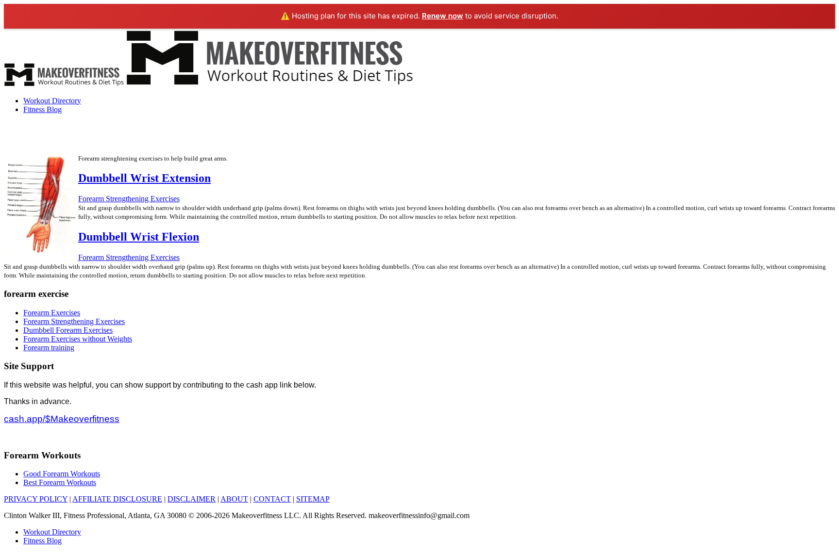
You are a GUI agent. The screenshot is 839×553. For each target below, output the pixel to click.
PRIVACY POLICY (35, 499)
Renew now (442, 15)
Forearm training (48, 347)
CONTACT (272, 499)
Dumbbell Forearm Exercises (68, 330)
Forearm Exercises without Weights (77, 339)
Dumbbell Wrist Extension (144, 178)
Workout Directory (52, 101)
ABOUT (234, 499)
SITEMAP (313, 499)
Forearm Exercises (51, 313)
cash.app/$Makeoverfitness (61, 419)
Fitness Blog (42, 109)
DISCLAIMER (192, 499)
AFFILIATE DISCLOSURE (117, 499)
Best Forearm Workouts (59, 482)
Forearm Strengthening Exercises (129, 199)
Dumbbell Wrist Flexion (138, 236)
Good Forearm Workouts (61, 474)
